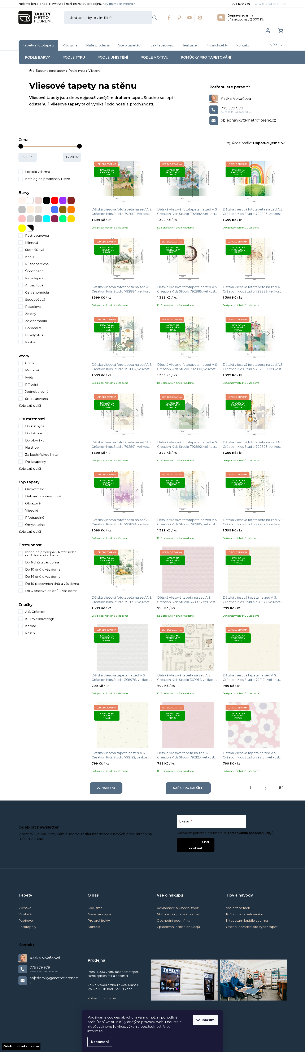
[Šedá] (38, 218)
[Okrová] (62, 209)
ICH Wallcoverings (40, 618)
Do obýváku (34, 440)
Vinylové (25, 914)
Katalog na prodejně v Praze (47, 178)
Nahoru (108, 788)
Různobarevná (37, 264)
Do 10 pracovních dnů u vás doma (52, 583)
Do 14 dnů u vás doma (42, 576)
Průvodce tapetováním (244, 914)
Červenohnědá (37, 292)
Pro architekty (99, 920)
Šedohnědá (34, 271)
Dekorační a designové (43, 496)
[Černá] (46, 200)
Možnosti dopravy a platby (178, 914)
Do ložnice (33, 433)
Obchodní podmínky (173, 920)
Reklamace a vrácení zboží (178, 908)
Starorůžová (34, 249)
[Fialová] (62, 200)
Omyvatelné (35, 489)
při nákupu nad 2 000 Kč (246, 17)
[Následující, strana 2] (266, 787)
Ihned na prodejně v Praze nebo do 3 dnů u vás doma (51, 553)
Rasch (30, 633)
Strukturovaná (36, 398)
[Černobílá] (30, 228)
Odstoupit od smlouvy (21, 1046)
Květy (29, 377)
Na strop (32, 447)
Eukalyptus (34, 335)
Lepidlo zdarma (37, 171)
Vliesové (31, 510)
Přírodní (31, 384)
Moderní (32, 370)
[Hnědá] (71, 200)
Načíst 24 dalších (188, 788)
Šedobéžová (35, 299)
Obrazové (33, 503)
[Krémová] (30, 209)
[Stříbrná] (30, 218)
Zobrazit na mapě (102, 998)
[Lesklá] (38, 209)
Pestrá (30, 342)
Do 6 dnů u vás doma (42, 562)
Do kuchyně (34, 426)
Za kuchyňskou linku (41, 454)
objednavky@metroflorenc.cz (248, 120)
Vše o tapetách (238, 908)
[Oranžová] (71, 209)
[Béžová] (22, 200)
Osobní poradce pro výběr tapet (252, 927)
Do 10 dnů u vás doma (42, 569)
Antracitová (34, 285)
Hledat (154, 17)
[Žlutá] (22, 228)
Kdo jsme (95, 908)
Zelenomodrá (36, 320)
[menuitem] (38, 45)
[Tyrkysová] (46, 218)
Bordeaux (33, 328)
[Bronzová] (38, 200)
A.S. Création (35, 611)
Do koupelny (35, 461)
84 (281, 788)
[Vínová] (54, 218)
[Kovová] (22, 209)
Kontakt (94, 927)
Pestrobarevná (37, 235)
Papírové (25, 920)
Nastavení (100, 1042)
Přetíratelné (34, 517)
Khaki (29, 256)
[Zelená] (62, 218)
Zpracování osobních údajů (178, 927)
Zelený (30, 313)
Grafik (29, 363)
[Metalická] (46, 209)
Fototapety (27, 927)
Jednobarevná (36, 391)
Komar (31, 625)
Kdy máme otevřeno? (119, 4)
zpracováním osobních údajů (251, 833)
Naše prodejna (99, 914)
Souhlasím (205, 1020)
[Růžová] (22, 218)
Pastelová (33, 306)
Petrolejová (34, 278)
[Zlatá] (71, 218)
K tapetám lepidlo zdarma (247, 920)
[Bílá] (30, 200)
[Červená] (54, 200)
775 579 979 (241, 4)
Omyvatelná (35, 524)
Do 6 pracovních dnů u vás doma (51, 590)
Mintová (31, 242)
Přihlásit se (192, 842)
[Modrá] (54, 209)
